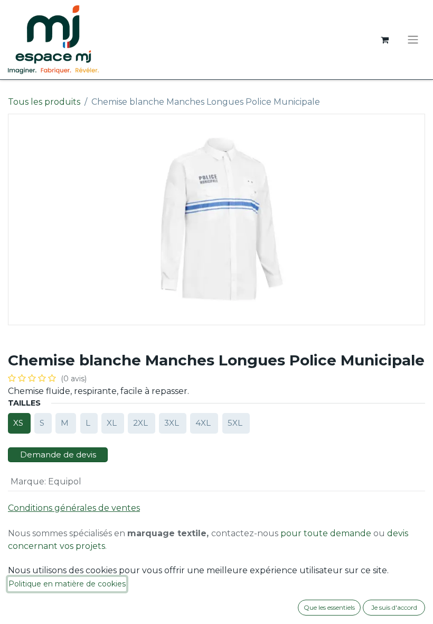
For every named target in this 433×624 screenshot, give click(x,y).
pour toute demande (325, 533)
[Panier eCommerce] (384, 40)
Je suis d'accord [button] (394, 607)
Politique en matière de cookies (67, 584)
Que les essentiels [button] (329, 607)
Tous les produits (44, 102)
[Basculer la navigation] (413, 39)
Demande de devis (58, 454)
